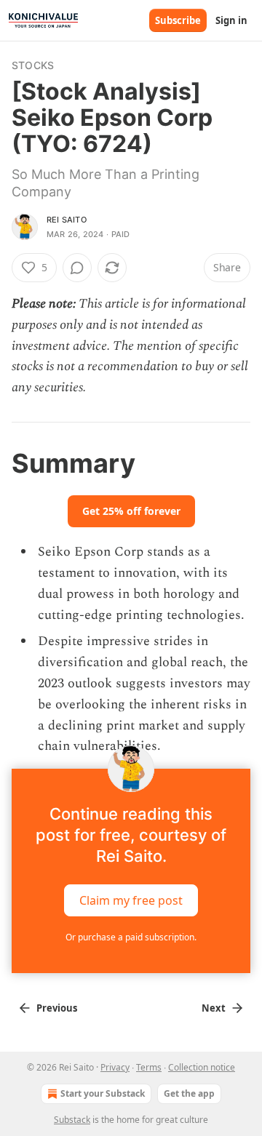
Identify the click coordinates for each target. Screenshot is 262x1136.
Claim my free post (131, 900)
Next (214, 1008)
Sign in (231, 20)
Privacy (115, 1067)
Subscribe (178, 20)
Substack (72, 1119)
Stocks (33, 65)
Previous (56, 1008)
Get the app (189, 1093)
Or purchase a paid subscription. (131, 937)
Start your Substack (102, 1093)
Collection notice (201, 1067)
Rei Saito (67, 220)
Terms (149, 1067)
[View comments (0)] (77, 267)
